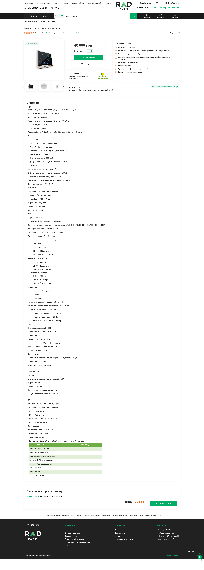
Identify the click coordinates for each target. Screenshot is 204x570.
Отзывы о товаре (33, 496)
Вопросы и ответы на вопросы (51, 496)
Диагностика (34, 21)
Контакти (161, 525)
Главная (26, 21)
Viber (57, 8)
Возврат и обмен (78, 3)
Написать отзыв (163, 503)
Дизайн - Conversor (173, 555)
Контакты (108, 3)
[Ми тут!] (199, 552)
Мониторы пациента (47, 21)
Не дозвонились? (158, 7)
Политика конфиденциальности (78, 542)
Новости (57, 3)
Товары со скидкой (94, 3)
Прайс (66, 3)
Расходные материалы (124, 539)
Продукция (120, 525)
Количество (80, 51)
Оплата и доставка (43, 3)
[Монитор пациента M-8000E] (44, 59)
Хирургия (118, 536)
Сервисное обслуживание (75, 539)
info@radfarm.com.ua (165, 533)
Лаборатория (120, 533)
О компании (29, 3)
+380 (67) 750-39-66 (37, 8)
